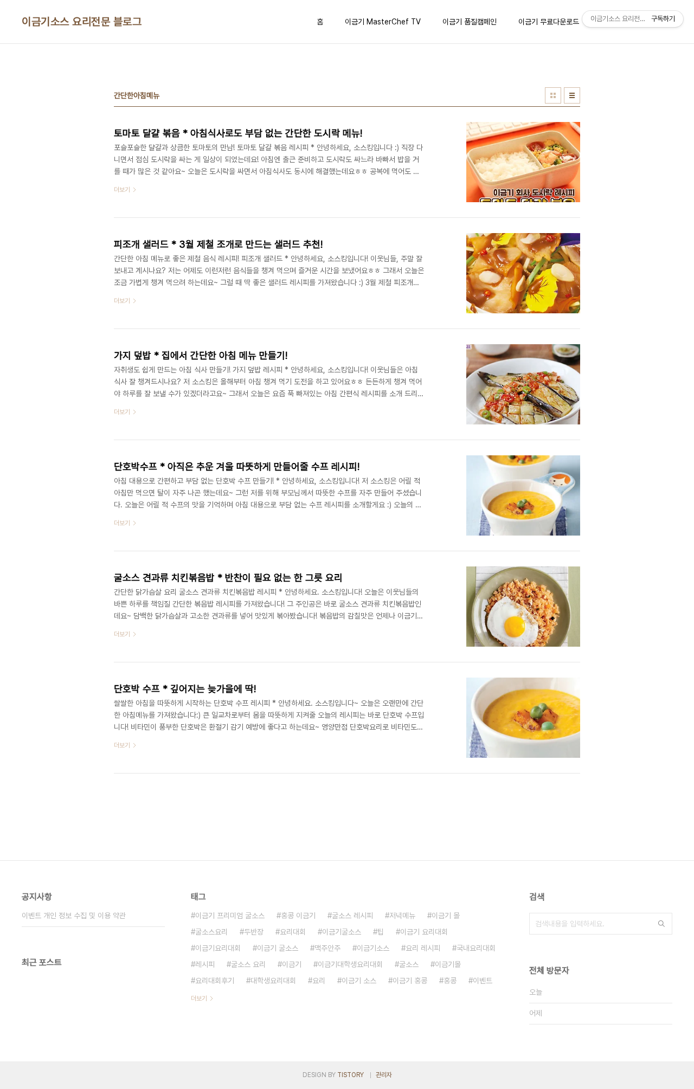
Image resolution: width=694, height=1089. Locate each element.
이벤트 (482, 980)
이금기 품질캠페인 (469, 21)
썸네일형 (553, 95)
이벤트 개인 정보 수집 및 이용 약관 (74, 915)
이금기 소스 (359, 980)
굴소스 (409, 964)
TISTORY (350, 1075)
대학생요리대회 (273, 980)
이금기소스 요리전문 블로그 (82, 21)
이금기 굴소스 (277, 948)
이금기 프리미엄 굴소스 (230, 915)
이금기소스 (373, 948)
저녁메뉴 (402, 915)
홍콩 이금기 (298, 915)
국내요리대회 (476, 948)
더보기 (199, 998)
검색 (661, 923)
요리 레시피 (423, 948)
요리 (318, 980)
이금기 (291, 964)
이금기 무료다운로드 (548, 21)
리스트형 (572, 95)
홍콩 (450, 980)
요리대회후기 (214, 980)
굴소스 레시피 (352, 915)
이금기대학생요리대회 (350, 964)
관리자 (384, 1075)
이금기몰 (448, 964)
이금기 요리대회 (424, 931)
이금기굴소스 (341, 931)
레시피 (205, 964)
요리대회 (293, 931)
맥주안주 (327, 948)
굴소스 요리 (248, 964)
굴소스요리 (211, 931)
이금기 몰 (446, 915)
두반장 (254, 931)
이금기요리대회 (218, 948)
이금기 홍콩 (410, 980)
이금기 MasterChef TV (383, 21)
